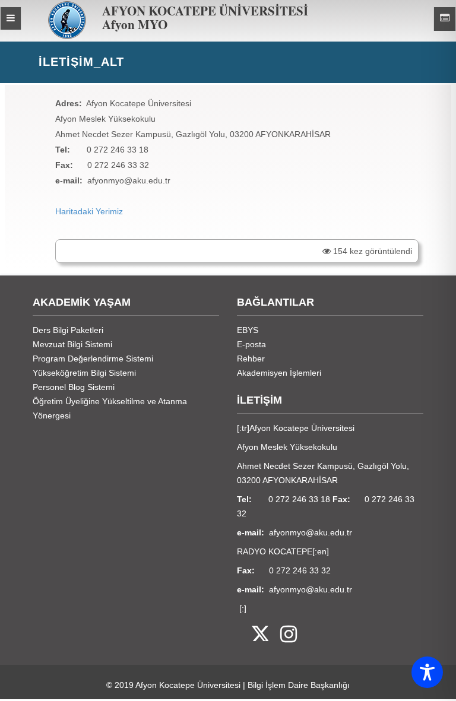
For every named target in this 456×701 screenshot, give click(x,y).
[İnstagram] (282, 635)
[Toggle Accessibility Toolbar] (427, 672)
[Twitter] (252, 635)
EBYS (247, 330)
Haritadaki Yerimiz (89, 211)
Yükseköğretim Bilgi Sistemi (84, 373)
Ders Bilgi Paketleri (68, 330)
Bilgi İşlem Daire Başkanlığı (299, 685)
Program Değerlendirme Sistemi (93, 358)
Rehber (251, 358)
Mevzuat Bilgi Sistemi (72, 344)
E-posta (251, 344)
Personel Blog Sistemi (74, 387)
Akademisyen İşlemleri (279, 373)
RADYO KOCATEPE (274, 551)
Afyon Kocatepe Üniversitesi (187, 685)
